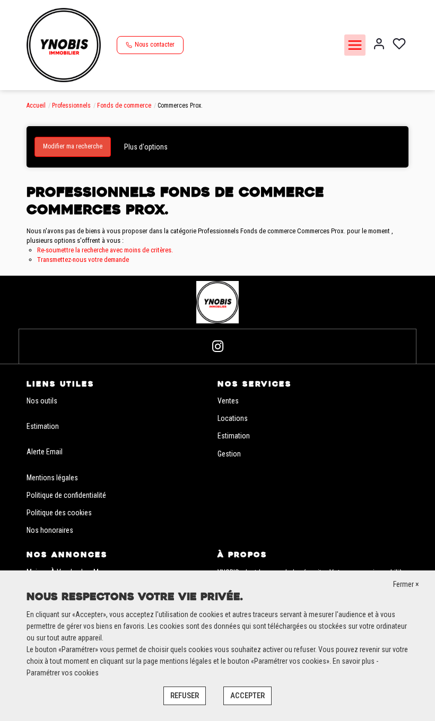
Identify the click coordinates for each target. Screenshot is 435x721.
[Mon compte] (379, 44)
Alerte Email (45, 451)
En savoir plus (354, 661)
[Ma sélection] (399, 44)
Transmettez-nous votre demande (83, 259)
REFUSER (184, 695)
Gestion (229, 454)
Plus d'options (146, 147)
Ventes (228, 401)
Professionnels (71, 105)
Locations (233, 418)
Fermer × (406, 584)
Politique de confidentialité (66, 495)
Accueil (36, 105)
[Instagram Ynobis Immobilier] (217, 346)
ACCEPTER (247, 695)
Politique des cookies (59, 512)
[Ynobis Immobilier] (64, 44)
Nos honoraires (50, 530)
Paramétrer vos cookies (63, 673)
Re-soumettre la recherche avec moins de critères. (105, 250)
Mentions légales (52, 477)
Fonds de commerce (124, 105)
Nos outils (42, 401)
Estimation (43, 426)
